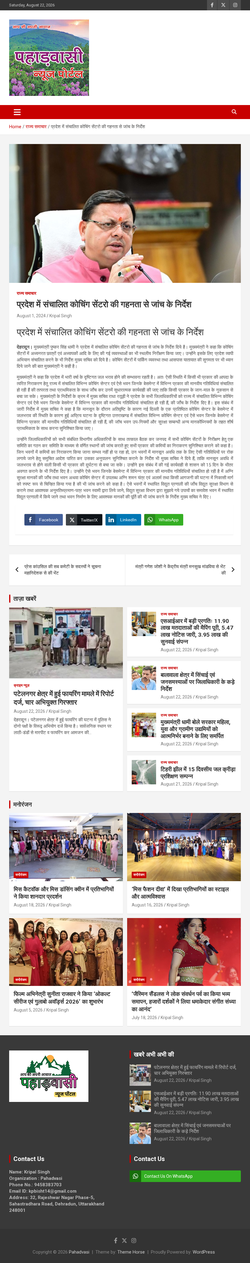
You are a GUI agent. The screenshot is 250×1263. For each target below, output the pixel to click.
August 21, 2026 (176, 784)
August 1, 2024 (31, 315)
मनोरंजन (22, 804)
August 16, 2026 (147, 904)
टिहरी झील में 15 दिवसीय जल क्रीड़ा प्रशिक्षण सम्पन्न (198, 773)
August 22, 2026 (29, 711)
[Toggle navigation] (17, 112)
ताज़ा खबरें (24, 598)
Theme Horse (131, 1252)
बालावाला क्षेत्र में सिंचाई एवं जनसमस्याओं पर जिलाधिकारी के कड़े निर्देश (198, 681)
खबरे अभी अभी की (154, 1054)
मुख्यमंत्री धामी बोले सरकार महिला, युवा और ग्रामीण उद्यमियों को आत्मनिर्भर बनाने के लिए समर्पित (195, 729)
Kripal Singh (60, 315)
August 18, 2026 (29, 904)
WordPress (204, 1252)
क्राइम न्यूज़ (21, 685)
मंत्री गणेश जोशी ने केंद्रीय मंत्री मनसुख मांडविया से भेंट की (180, 570)
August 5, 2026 (28, 1010)
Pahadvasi (79, 1252)
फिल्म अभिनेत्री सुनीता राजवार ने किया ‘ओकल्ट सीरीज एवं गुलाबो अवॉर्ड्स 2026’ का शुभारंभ (62, 997)
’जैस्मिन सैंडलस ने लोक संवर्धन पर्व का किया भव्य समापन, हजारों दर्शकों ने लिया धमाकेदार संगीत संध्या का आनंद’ (184, 1001)
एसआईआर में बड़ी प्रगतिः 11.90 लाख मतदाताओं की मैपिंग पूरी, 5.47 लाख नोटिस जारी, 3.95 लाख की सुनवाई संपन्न (197, 631)
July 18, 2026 (144, 1017)
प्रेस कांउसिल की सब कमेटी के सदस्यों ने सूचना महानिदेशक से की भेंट (62, 570)
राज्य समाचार (26, 293)
